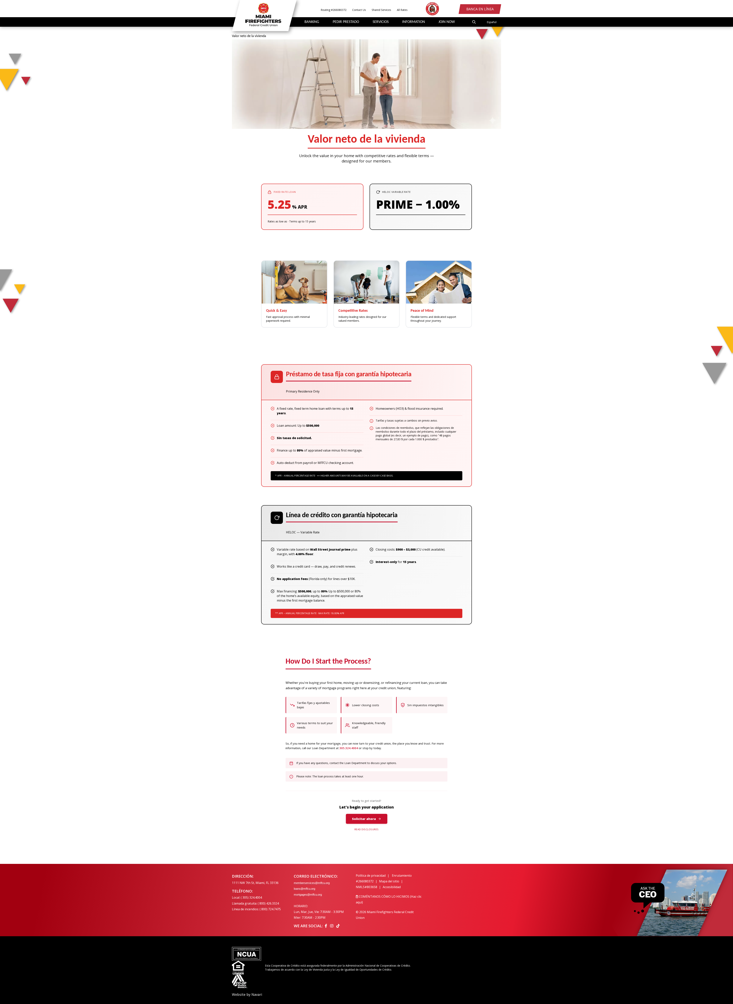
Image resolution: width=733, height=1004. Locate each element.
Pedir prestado (346, 22)
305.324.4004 (348, 748)
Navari (256, 994)
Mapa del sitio (389, 881)
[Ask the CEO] (647, 898)
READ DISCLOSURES (366, 829)
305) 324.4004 (252, 897)
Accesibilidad (392, 887)
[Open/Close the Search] (474, 22)
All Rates (402, 10)
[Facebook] (326, 925)
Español (491, 22)
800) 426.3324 (269, 903)
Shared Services (381, 10)
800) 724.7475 (271, 909)
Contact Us (359, 10)
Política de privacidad (371, 875)
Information (413, 22)
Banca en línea (480, 9)
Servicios (381, 22)
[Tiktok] (338, 925)
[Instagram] (332, 925)
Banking (311, 22)
